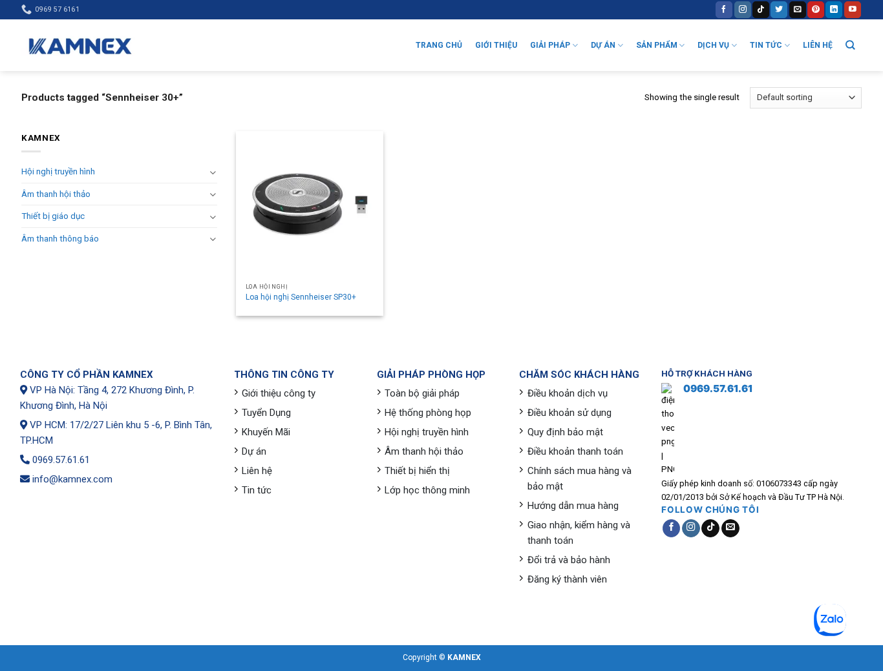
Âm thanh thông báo (60, 238)
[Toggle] (212, 172)
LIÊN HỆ (818, 45)
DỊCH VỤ (713, 45)
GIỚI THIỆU (496, 45)
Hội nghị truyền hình (58, 171)
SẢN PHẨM (656, 45)
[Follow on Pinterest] (815, 9)
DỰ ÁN (603, 45)
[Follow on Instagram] (742, 9)
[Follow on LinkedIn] (833, 9)
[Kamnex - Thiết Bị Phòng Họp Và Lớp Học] (79, 45)
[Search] (850, 45)
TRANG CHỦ (439, 45)
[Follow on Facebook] (724, 9)
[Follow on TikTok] (760, 9)
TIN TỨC (766, 45)
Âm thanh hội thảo (55, 194)
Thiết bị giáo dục (53, 216)
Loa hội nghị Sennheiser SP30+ (301, 297)
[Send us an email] (797, 9)
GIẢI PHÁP (550, 45)
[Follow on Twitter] (779, 9)
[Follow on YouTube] (852, 9)
